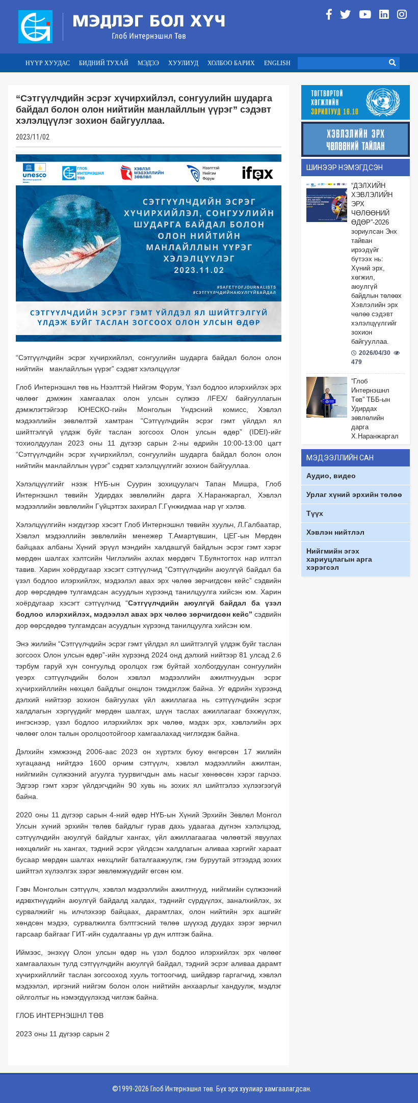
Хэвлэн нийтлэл (335, 532)
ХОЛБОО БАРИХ (231, 63)
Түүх (314, 513)
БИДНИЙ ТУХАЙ (103, 63)
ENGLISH (277, 63)
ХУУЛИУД (183, 63)
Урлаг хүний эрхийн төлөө (354, 494)
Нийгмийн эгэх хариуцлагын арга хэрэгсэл (339, 559)
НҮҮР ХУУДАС (47, 63)
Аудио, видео (331, 476)
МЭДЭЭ (148, 63)
